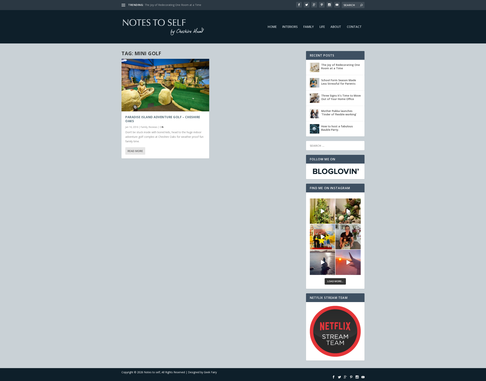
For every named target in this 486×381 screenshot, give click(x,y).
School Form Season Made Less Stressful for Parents (338, 81)
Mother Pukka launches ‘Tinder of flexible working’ (339, 112)
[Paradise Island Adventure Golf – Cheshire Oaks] (165, 85)
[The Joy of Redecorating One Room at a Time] (314, 67)
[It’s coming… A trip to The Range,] (348, 211)
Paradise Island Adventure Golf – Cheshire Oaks (162, 119)
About (336, 27)
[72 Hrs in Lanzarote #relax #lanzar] (348, 262)
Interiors (290, 27)
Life (322, 27)
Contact (354, 27)
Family (308, 27)
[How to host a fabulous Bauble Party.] (314, 129)
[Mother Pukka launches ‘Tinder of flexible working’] (314, 113)
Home (272, 27)
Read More (135, 151)
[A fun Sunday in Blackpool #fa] (322, 236)
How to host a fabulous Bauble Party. (337, 127)
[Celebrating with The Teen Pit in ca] (348, 236)
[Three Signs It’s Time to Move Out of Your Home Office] (314, 98)
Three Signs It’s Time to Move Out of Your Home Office (341, 97)
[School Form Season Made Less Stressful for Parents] (314, 82)
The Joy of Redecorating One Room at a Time (173, 5)
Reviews (153, 127)
